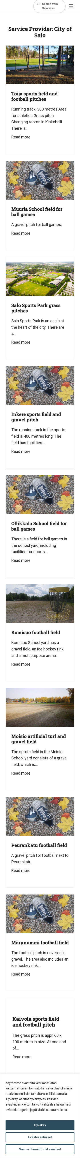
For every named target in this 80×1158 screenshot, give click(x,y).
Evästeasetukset (40, 1137)
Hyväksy (40, 1125)
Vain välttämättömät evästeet (40, 1149)
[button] (49, 6)
